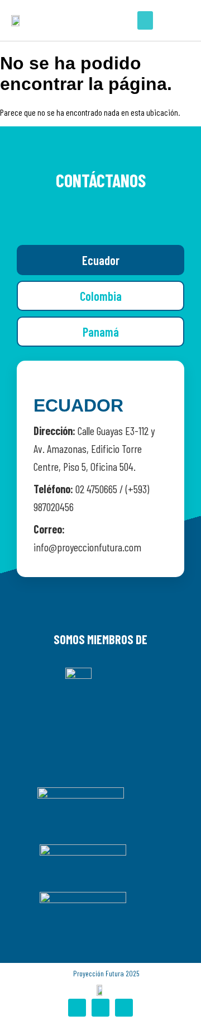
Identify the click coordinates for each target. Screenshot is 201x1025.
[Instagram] (100, 1008)
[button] (145, 20)
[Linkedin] (124, 1008)
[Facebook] (77, 1008)
